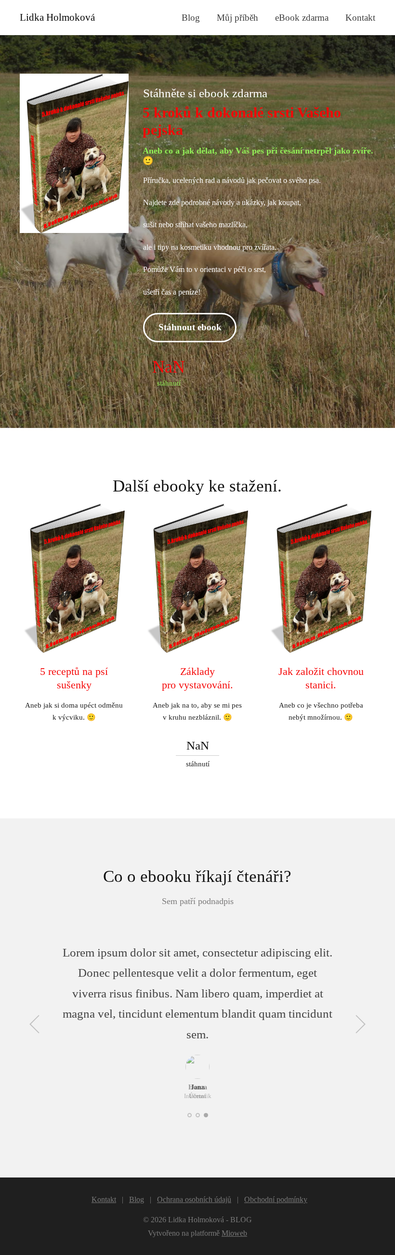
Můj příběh (237, 18)
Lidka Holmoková (57, 18)
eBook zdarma (302, 18)
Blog (191, 18)
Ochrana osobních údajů (194, 1199)
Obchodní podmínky (275, 1199)
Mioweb (234, 1233)
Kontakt (360, 18)
